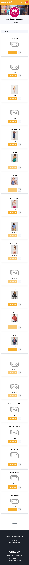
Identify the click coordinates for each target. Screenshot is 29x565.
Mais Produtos (14, 520)
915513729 (14, 540)
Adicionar (13, 53)
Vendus (18, 558)
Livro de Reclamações (14, 542)
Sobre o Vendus (11, 555)
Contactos (19, 555)
